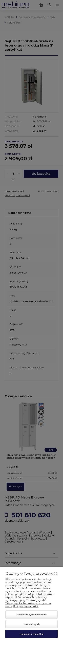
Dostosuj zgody (31, 624)
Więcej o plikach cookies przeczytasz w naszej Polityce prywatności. (28, 605)
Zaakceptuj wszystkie (32, 634)
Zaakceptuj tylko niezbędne (31, 614)
